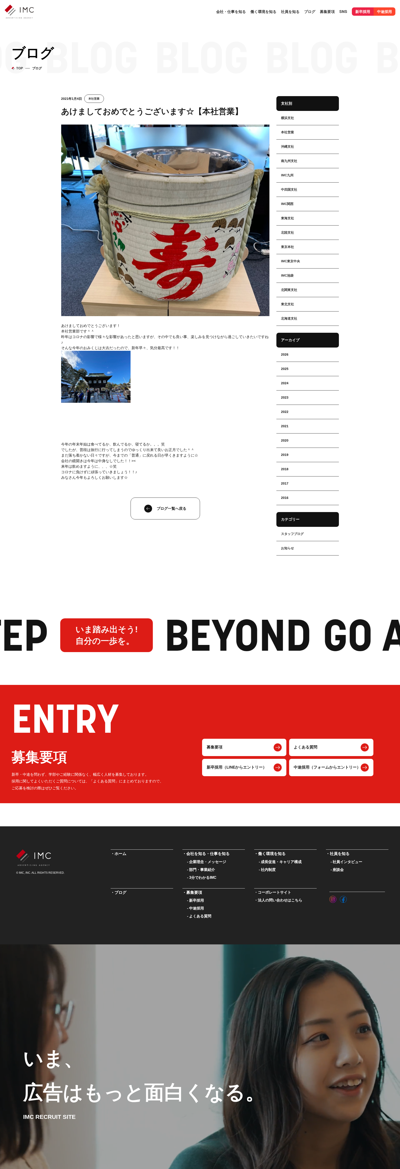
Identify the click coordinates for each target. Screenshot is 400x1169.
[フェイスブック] (343, 898)
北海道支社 (289, 318)
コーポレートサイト (274, 892)
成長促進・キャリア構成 (281, 862)
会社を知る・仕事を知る (208, 853)
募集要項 (214, 747)
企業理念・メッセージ (207, 862)
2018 (284, 469)
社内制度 (268, 870)
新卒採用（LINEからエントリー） (237, 767)
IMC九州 (287, 175)
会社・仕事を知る (231, 11)
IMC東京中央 (290, 261)
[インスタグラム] (332, 898)
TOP (19, 68)
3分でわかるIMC (202, 877)
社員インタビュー (347, 862)
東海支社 (287, 218)
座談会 (338, 870)
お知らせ (287, 548)
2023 (284, 397)
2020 (284, 440)
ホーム (120, 853)
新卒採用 (362, 11)
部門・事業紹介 (202, 870)
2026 (284, 354)
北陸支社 (287, 232)
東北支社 (287, 304)
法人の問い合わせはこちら (280, 900)
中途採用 (384, 11)
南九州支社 (289, 161)
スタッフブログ (292, 534)
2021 (284, 426)
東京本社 (287, 247)
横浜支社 (287, 118)
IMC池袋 (287, 275)
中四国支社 (289, 189)
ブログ (309, 11)
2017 (284, 483)
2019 (284, 455)
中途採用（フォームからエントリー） (327, 767)
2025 (284, 369)
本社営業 (94, 98)
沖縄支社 (287, 146)
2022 (284, 412)
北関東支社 (289, 290)
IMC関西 (287, 204)
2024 (284, 383)
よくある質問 (305, 747)
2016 (284, 498)
